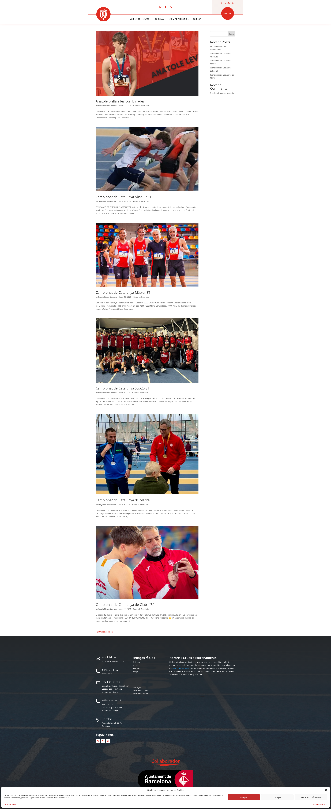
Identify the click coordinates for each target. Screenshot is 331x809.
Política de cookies (10, 804)
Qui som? (137, 662)
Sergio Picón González (107, 105)
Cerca (231, 34)
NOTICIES (135, 19)
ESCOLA (159, 19)
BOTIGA (197, 19)
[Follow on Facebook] (165, 7)
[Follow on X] (171, 7)
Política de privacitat (141, 693)
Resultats (145, 105)
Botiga (135, 671)
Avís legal (137, 687)
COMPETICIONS (178, 19)
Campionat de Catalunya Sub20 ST (122, 388)
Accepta (243, 797)
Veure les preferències (311, 797)
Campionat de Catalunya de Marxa (123, 500)
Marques (136, 668)
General (136, 105)
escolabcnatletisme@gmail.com (115, 686)
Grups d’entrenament (181, 668)
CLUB (146, 19)
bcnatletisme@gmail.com (113, 661)
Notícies (136, 665)
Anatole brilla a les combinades (120, 101)
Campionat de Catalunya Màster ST (123, 292)
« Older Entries (102, 632)
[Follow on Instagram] (160, 7)
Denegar (277, 797)
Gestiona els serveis (320, 804)
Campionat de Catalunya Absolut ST (123, 196)
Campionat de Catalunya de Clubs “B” (125, 604)
